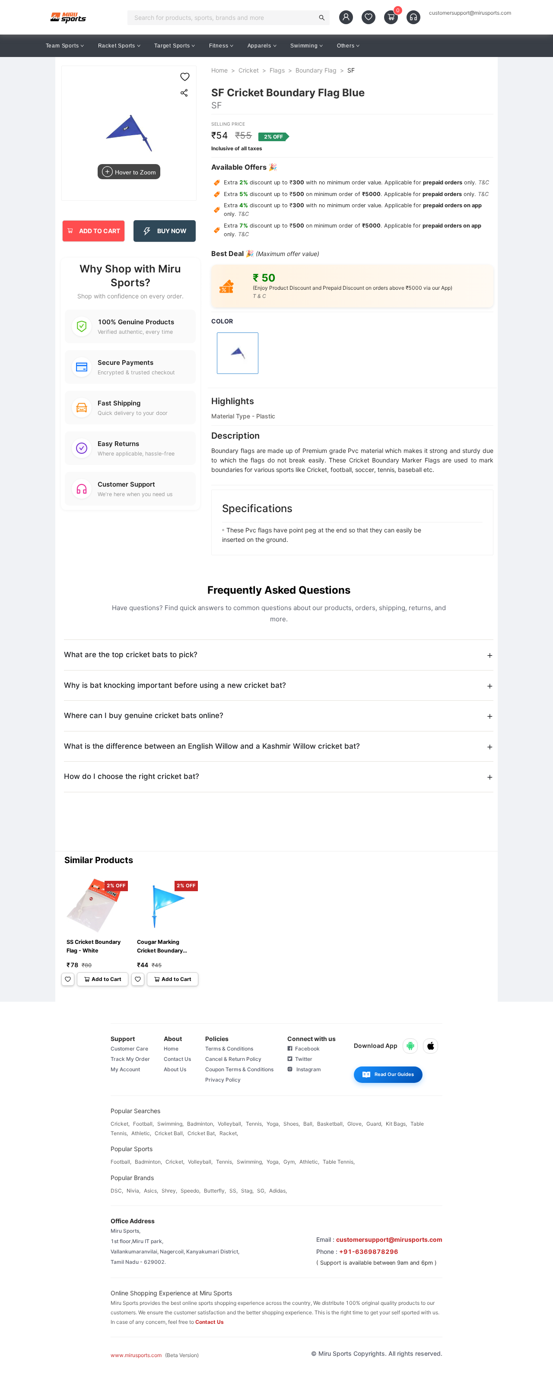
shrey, (169, 1190)
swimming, (170, 1123)
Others (346, 46)
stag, (247, 1190)
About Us (175, 1069)
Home (219, 70)
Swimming (304, 46)
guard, (374, 1123)
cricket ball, (169, 1133)
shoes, (291, 1123)
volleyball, (230, 1123)
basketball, (330, 1123)
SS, (233, 1190)
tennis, (254, 1123)
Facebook (306, 1048)
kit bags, (396, 1123)
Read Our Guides (394, 1074)
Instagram (306, 1069)
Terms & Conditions (229, 1048)
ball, (308, 1123)
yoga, (273, 1123)
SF (351, 70)
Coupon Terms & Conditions (239, 1069)
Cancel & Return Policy (233, 1059)
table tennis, (339, 1161)
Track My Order (130, 1059)
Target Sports (172, 46)
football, (143, 1123)
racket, (228, 1133)
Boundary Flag (316, 70)
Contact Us (177, 1059)
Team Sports (62, 46)
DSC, (117, 1190)
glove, (355, 1123)
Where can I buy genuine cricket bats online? (143, 715)
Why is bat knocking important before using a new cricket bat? (175, 685)
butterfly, (215, 1190)
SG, (261, 1190)
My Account (125, 1069)
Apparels (259, 46)
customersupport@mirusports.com (470, 13)
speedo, (190, 1190)
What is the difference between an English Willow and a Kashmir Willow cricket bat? (212, 746)
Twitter (302, 1059)
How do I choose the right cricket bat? (131, 776)
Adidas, (278, 1190)
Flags (277, 70)
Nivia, (133, 1190)
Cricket (248, 70)
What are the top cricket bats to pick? (130, 654)
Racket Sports (116, 46)
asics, (151, 1190)
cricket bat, (202, 1133)
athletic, (141, 1133)
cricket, (120, 1123)
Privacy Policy (223, 1079)
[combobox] (223, 18)
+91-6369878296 (368, 1251)
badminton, (200, 1123)
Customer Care (129, 1048)
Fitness (219, 46)
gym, (289, 1161)
